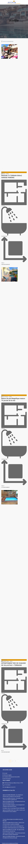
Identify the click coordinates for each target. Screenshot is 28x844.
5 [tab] (10, 169)
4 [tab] (8, 169)
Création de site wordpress (7, 843)
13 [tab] (25, 169)
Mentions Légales (8, 775)
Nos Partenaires (7, 778)
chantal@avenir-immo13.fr (9, 787)
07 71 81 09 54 (7, 785)
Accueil (5, 773)
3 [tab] (6, 169)
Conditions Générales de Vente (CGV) (12, 776)
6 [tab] (12, 169)
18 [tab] (18, 170)
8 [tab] (16, 169)
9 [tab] (18, 169)
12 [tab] (23, 169)
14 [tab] (10, 170)
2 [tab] (4, 169)
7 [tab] (14, 169)
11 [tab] (21, 169)
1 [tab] (2, 169)
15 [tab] (12, 170)
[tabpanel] (14, 51)
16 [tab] (14, 170)
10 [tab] (20, 169)
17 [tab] (16, 170)
